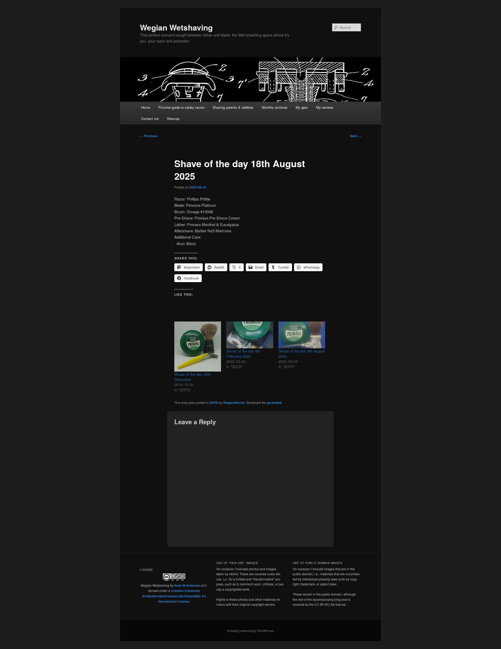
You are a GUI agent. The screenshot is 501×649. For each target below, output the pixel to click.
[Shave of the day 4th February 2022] (249, 335)
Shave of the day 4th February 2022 (243, 353)
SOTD (213, 402)
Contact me (150, 118)
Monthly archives (275, 107)
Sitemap (173, 118)
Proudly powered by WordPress (250, 630)
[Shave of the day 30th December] (197, 346)
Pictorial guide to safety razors (181, 107)
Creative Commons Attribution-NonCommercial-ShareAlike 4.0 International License (174, 596)
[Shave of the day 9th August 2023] (301, 335)
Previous (148, 136)
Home (145, 107)
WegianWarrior (234, 402)
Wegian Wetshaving (176, 27)
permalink (274, 402)
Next (355, 136)
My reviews (324, 107)
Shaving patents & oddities (233, 107)
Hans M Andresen (187, 585)
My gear (302, 107)
